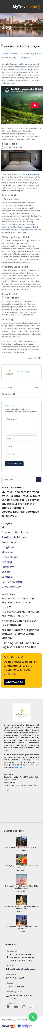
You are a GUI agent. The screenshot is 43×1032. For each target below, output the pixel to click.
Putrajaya (7, 567)
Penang (6, 562)
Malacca (7, 552)
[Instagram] (23, 1006)
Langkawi (7, 547)
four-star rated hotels (27, 174)
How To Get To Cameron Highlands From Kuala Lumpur (17, 602)
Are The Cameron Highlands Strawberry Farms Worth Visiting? (20, 634)
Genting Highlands (13, 537)
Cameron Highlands (15, 532)
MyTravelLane (25, 1020)
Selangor (7, 577)
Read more (17, 767)
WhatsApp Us (14, 682)
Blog (4, 527)
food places (24, 229)
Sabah (5, 572)
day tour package (24, 69)
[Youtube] (15, 1006)
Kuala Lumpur (10, 542)
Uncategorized (11, 586)
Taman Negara (11, 582)
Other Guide (14, 50)
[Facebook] (8, 1006)
